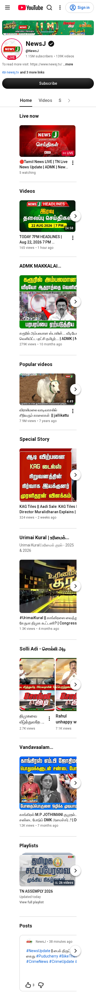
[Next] (75, 216)
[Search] (49, 7)
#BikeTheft (68, 956)
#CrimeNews (37, 961)
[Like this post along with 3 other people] (28, 985)
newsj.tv (12, 72)
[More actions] (72, 163)
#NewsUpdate (38, 951)
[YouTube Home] (30, 7)
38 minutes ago (60, 942)
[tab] (25, 100)
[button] (11, 49)
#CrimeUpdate (61, 961)
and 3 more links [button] (32, 72)
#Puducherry (47, 956)
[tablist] (48, 100)
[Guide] (7, 7)
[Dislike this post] (41, 985)
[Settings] (60, 7)
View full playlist (31, 902)
